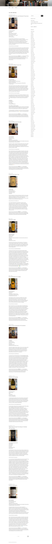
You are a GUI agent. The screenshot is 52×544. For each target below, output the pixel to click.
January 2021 (32, 123)
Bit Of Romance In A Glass (15, 276)
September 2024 (33, 61)
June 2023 (32, 82)
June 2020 (32, 133)
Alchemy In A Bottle (13, 377)
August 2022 (32, 96)
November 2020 (33, 126)
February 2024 (32, 71)
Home (9, 7)
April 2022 (32, 102)
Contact (16, 7)
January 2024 (32, 72)
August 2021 (32, 113)
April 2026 (32, 37)
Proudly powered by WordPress (13, 542)
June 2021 (32, 116)
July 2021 (32, 115)
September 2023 (33, 78)
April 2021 (32, 119)
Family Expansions (13, 485)
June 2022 (32, 99)
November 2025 (33, 44)
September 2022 (33, 95)
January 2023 (32, 89)
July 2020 (32, 132)
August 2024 (32, 62)
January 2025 (32, 55)
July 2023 (32, 81)
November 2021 (33, 109)
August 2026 (32, 31)
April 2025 (32, 51)
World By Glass (16, 2)
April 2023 (32, 85)
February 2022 (32, 105)
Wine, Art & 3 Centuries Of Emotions (17, 325)
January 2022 (32, 106)
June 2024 (32, 65)
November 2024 (33, 58)
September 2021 (33, 112)
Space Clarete (32, 20)
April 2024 (32, 68)
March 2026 (32, 38)
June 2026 (32, 34)
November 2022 (33, 92)
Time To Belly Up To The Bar (15, 122)
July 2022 (32, 98)
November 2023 (33, 75)
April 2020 (32, 136)
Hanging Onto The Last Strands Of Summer (19, 16)
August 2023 (32, 79)
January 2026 (32, 41)
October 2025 (32, 45)
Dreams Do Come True (14, 174)
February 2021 (32, 122)
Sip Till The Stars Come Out (15, 64)
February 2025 (32, 54)
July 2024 (32, 64)
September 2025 (33, 47)
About (12, 7)
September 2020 (33, 129)
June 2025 (32, 48)
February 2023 (32, 88)
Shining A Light (12, 219)
